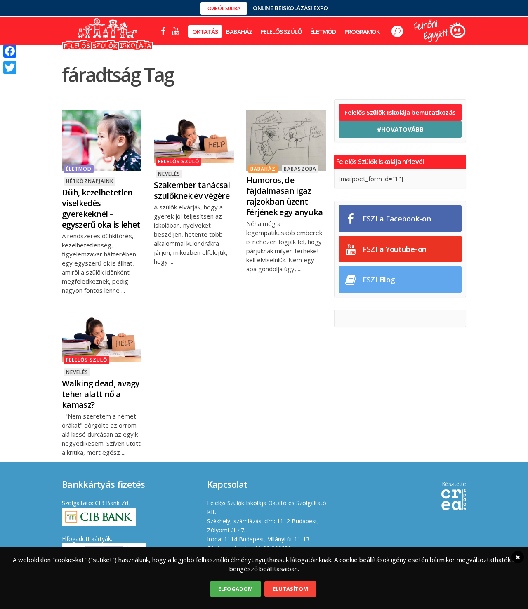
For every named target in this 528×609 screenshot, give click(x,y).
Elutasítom (290, 589)
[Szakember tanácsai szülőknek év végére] (193, 136)
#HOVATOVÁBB (400, 129)
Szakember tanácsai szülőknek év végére (192, 190)
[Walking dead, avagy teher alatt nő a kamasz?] (101, 334)
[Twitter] (10, 67)
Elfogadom (235, 589)
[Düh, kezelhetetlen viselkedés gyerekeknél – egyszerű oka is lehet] (101, 139)
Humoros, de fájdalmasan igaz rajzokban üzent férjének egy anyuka (284, 196)
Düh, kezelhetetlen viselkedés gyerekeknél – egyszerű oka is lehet (101, 208)
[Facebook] (10, 51)
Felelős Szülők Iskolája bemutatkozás (399, 112)
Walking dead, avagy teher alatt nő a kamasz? (101, 394)
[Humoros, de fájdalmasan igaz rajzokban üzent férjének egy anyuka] (286, 139)
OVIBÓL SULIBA (223, 8)
